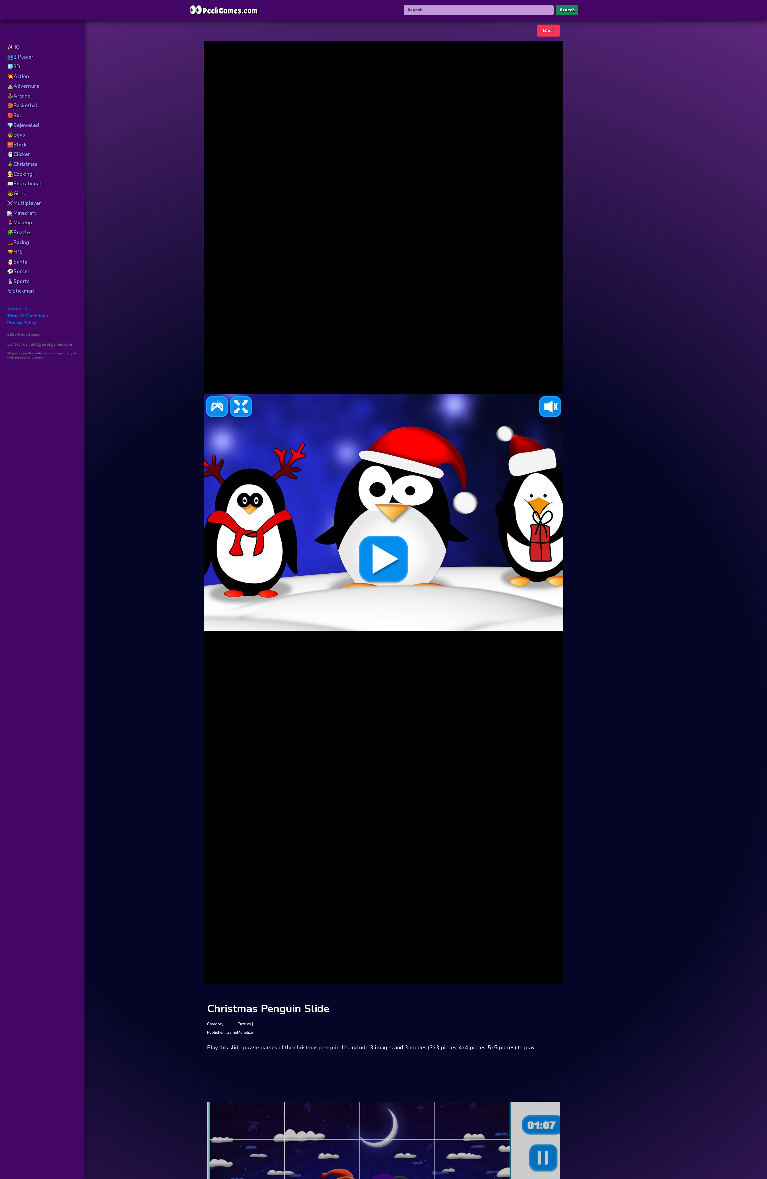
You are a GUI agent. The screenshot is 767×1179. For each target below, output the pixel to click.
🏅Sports (18, 281)
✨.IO (13, 47)
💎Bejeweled (23, 125)
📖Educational (24, 183)
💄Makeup (19, 222)
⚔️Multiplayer (24, 203)
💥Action (18, 76)
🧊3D (13, 66)
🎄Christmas (22, 164)
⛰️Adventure (23, 86)
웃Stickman (20, 291)
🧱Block (17, 144)
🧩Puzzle (18, 232)
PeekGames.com (223, 9)
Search (567, 10)
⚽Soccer (18, 271)
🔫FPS (15, 252)
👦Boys (16, 134)
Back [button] (548, 30)
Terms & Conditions (27, 316)
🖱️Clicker (18, 154)
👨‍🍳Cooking (19, 174)
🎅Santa (17, 262)
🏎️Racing (18, 242)
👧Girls (16, 193)
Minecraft (24, 213)
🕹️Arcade (19, 96)
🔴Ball (15, 115)
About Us (17, 309)
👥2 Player (20, 57)
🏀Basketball (23, 105)
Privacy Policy (21, 323)
